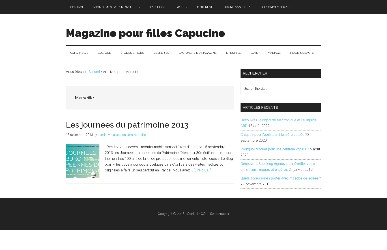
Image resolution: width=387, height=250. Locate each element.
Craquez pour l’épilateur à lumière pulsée (272, 134)
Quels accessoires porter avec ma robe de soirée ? (281, 178)
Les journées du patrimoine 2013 (127, 124)
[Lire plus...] (202, 170)
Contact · (194, 214)
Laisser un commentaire (129, 135)
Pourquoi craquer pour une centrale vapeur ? (275, 149)
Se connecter (219, 214)
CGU (204, 214)
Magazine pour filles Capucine (145, 33)
